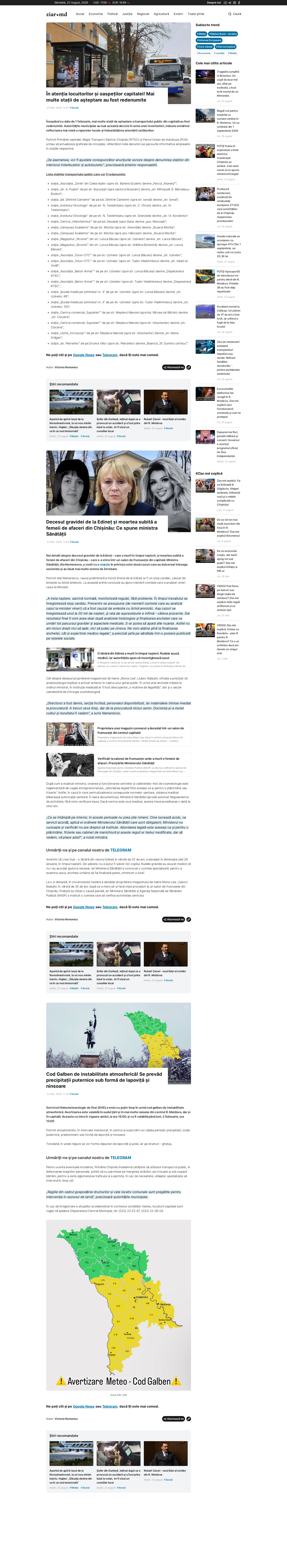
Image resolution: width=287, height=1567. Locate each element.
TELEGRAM (120, 850)
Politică (112, 14)
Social (80, 14)
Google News (84, 355)
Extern (178, 14)
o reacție (103, 564)
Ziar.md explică (225, 46)
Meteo (201, 33)
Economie (96, 14)
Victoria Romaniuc (66, 367)
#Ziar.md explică (209, 473)
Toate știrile (196, 14)
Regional (143, 14)
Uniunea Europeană (209, 40)
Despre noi (214, 2)
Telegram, (110, 355)
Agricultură (161, 14)
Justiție (127, 14)
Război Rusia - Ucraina (223, 33)
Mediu (232, 53)
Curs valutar (205, 46)
